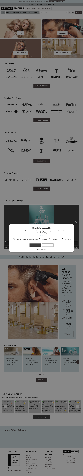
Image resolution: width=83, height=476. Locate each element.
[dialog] (41, 238)
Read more (41, 235)
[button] (41, 249)
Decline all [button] (47, 245)
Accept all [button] (35, 245)
